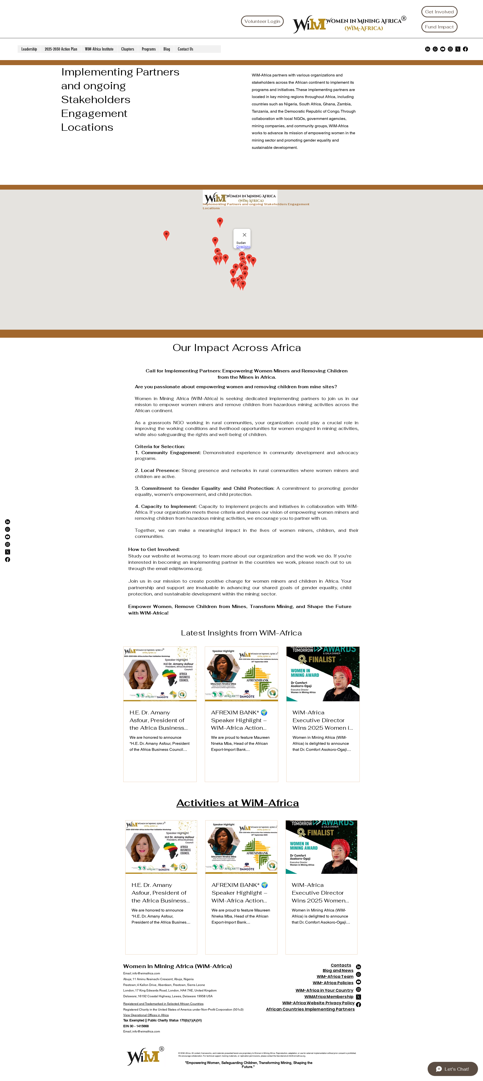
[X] (457, 49)
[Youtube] (442, 49)
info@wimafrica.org (296, 1056)
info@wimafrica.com (146, 973)
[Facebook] (465, 49)
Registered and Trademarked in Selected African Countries (163, 1004)
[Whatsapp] (435, 49)
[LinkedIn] (427, 49)
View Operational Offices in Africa (146, 1015)
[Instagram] (450, 49)
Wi (315, 983)
